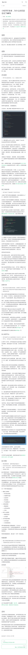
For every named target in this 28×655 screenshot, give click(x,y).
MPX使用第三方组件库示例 (8, 213)
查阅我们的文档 (15, 477)
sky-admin (8, 16)
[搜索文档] (22, 2)
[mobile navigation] (25, 2)
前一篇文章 (14, 603)
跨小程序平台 (7, 281)
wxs (20, 165)
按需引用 (4, 270)
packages (18, 327)
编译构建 (17, 330)
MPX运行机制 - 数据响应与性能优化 (10, 605)
